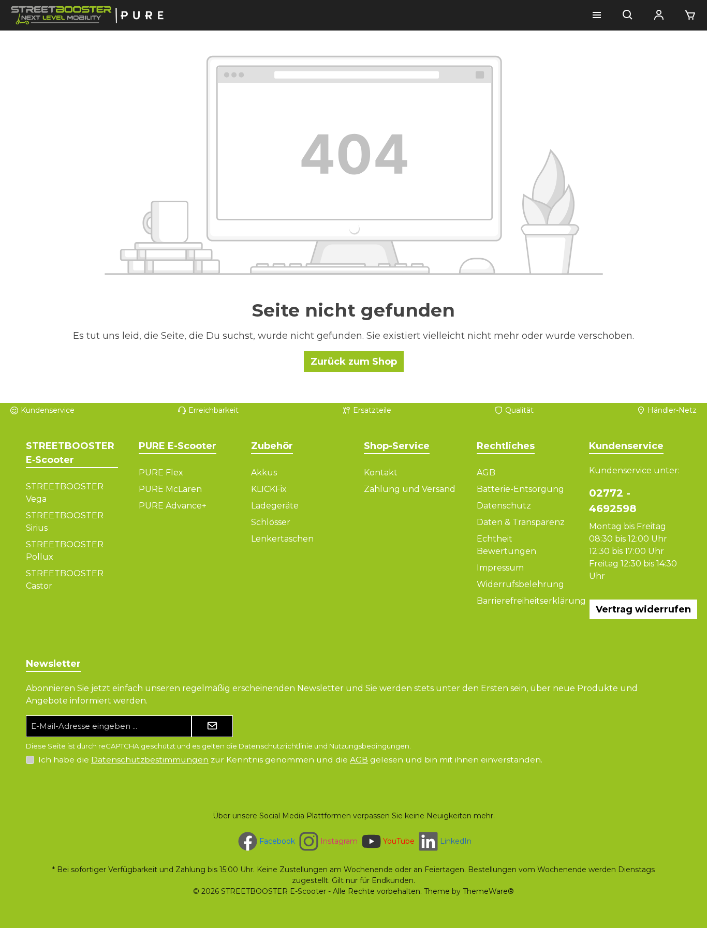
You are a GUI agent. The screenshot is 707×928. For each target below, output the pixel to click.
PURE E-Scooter (177, 446)
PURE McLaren (170, 489)
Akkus (264, 472)
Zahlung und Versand (409, 489)
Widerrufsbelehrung (520, 584)
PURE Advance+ (173, 506)
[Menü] (597, 15)
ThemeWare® (488, 891)
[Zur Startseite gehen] (88, 15)
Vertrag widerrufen (643, 609)
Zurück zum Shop (354, 361)
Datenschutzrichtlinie (276, 746)
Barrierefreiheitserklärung (531, 601)
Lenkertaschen (282, 539)
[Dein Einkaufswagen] (687, 15)
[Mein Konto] (659, 15)
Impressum (500, 568)
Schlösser (270, 522)
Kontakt (380, 472)
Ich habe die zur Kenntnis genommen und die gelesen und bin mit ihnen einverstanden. (290, 760)
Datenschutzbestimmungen (150, 760)
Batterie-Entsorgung (520, 489)
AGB (486, 472)
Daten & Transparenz (521, 522)
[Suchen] (628, 15)
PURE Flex (161, 472)
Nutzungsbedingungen (369, 746)
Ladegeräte (275, 506)
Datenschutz (504, 506)
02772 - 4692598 (613, 501)
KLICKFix (269, 489)
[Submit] (212, 726)
